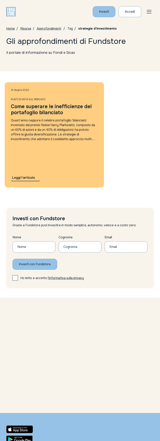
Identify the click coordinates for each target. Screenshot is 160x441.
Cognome (66, 237)
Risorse (25, 29)
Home (10, 29)
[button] (149, 11)
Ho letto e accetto (52, 278)
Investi (104, 12)
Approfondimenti (49, 29)
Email (108, 237)
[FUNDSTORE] (11, 11)
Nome (16, 237)
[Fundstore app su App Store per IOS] (28, 429)
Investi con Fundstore (35, 264)
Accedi (130, 12)
